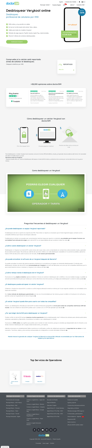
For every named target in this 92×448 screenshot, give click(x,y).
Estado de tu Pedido (70, 2)
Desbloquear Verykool (17, 41)
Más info (61, 69)
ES (84, 2)
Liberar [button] (72, 5)
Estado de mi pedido (73, 400)
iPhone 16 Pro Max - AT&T (55, 413)
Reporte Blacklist (51, 402)
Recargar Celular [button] (45, 5)
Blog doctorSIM (71, 419)
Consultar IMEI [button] (80, 5)
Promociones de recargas (12, 400)
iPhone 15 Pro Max (53, 416)
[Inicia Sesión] (79, 1)
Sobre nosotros (72, 422)
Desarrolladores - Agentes (76, 416)
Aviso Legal (46, 443)
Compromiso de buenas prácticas (76, 405)
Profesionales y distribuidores (75, 413)
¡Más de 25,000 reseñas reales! (75, 424)
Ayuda (61, 2)
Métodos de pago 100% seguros (76, 411)
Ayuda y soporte (72, 402)
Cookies (52, 443)
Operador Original (51, 405)
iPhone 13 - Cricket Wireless (55, 408)
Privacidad (38, 443)
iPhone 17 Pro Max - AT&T (55, 411)
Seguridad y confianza (73, 408)
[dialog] (5, 447)
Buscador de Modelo (52, 400)
